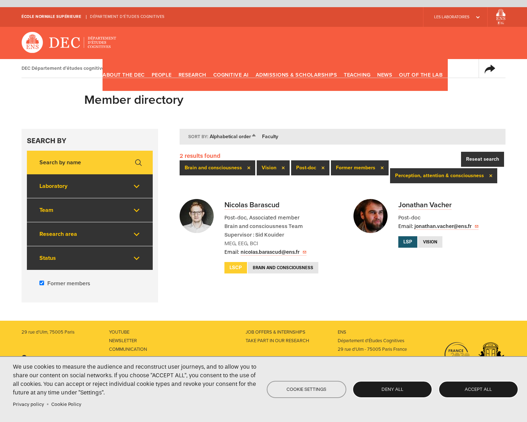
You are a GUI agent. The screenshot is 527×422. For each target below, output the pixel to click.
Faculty (270, 137)
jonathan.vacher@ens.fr (442, 226)
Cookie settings (306, 389)
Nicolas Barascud (252, 205)
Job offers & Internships (275, 332)
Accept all (478, 389)
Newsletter (123, 341)
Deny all (392, 389)
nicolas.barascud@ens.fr (270, 252)
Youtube (119, 332)
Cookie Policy (66, 404)
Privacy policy (28, 404)
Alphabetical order (233, 137)
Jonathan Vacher (425, 205)
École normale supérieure (51, 16)
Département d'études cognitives (127, 16)
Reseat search (482, 159)
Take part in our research (277, 341)
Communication (128, 349)
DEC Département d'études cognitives (69, 43)
